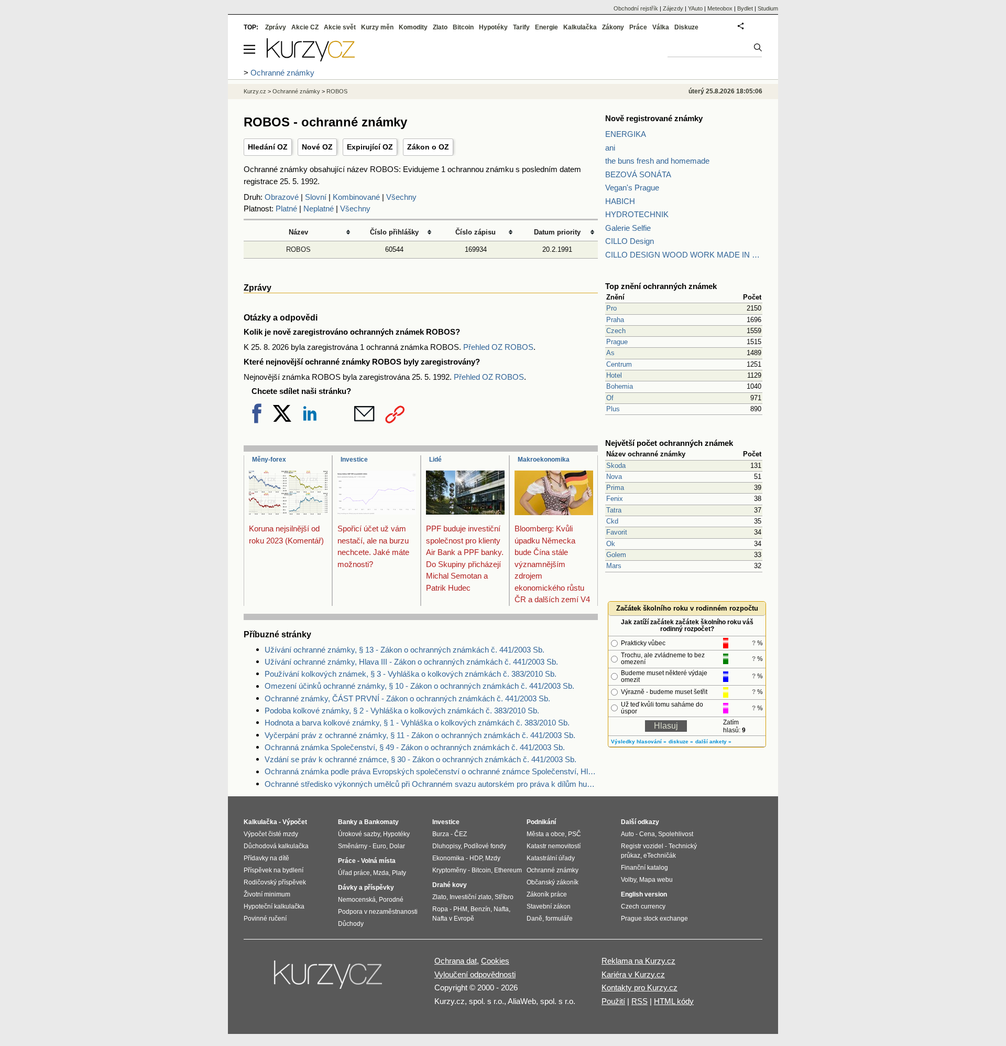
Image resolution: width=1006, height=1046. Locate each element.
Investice (354, 459)
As (610, 353)
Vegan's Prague (632, 187)
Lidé (435, 459)
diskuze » (681, 741)
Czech (616, 331)
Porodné (391, 899)
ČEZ (460, 834)
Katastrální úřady (551, 858)
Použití (613, 1001)
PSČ (574, 834)
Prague (617, 342)
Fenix (614, 499)
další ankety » (713, 741)
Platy (399, 873)
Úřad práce (354, 873)
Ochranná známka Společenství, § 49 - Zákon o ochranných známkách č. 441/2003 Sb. (415, 747)
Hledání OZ (268, 147)
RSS (639, 1001)
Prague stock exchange (654, 918)
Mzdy (492, 858)
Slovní (315, 197)
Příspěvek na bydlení (273, 870)
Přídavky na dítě (266, 858)
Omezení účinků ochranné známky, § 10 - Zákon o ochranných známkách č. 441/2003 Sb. (419, 685)
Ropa (440, 909)
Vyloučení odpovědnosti (475, 974)
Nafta (501, 909)
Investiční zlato (470, 897)
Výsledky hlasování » (638, 741)
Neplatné (318, 208)
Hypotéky (493, 27)
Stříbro (504, 897)
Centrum (619, 364)
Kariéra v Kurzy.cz (633, 974)
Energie (546, 27)
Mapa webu (656, 879)
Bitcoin (463, 27)
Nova (614, 477)
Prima (615, 488)
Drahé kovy (449, 885)
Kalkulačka (580, 27)
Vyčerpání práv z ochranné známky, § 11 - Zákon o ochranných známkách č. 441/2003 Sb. (420, 735)
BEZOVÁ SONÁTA (638, 174)
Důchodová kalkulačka (276, 846)
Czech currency (643, 906)
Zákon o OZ (428, 147)
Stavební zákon (549, 906)
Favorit (616, 532)
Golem (616, 555)
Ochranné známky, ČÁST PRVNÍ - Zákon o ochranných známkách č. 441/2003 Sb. (407, 698)
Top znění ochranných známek (661, 286)
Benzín (480, 909)
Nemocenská (357, 899)
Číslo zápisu (475, 232)
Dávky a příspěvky (366, 887)
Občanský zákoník (552, 882)
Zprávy (275, 27)
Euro (379, 846)
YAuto (695, 8)
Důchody (351, 923)
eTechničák (659, 855)
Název (298, 232)
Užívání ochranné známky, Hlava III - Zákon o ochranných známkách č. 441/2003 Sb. (411, 661)
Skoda (616, 465)
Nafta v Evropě (453, 918)
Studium (768, 8)
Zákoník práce (547, 894)
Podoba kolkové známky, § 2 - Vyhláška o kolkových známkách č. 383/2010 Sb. (402, 710)
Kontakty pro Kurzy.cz (639, 987)
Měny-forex (269, 459)
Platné (286, 208)
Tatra (613, 510)
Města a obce (546, 834)
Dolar (397, 846)
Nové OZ (317, 147)
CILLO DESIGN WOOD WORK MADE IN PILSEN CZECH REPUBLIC (683, 254)
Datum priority (557, 232)
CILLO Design (629, 241)
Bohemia (619, 386)
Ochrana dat (455, 960)
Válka (660, 27)
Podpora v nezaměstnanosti (378, 911)
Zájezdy (673, 8)
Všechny (401, 197)
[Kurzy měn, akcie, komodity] (329, 978)
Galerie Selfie (628, 227)
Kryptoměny (449, 870)
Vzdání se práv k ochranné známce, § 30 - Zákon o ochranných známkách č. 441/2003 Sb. (420, 759)
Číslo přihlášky (394, 232)
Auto (627, 834)
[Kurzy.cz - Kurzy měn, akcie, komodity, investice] (311, 58)
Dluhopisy (446, 846)
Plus (613, 409)
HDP (475, 858)
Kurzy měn (377, 27)
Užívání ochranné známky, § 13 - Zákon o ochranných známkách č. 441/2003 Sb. (404, 649)
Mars (613, 566)
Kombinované (356, 197)
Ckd (612, 521)
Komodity (413, 27)
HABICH (620, 201)
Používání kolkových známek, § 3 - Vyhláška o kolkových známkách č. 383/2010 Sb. (410, 673)
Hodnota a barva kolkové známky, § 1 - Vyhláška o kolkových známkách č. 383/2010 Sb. (417, 722)
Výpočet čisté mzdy (271, 834)
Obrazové (282, 197)
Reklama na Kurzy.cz (638, 960)
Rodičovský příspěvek (275, 882)
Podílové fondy (485, 846)
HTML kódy (674, 1001)
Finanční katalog (644, 867)
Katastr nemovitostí (554, 846)
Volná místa (378, 860)
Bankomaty (381, 822)
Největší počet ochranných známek (669, 443)
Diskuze (686, 27)
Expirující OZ (370, 147)
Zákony (613, 27)
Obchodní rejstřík (636, 8)
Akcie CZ (305, 27)
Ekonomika (448, 858)
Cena (647, 834)
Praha (615, 320)
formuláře (559, 918)
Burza (440, 834)
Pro (611, 308)
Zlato (440, 27)
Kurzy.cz (255, 91)
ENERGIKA (625, 134)
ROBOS (298, 249)
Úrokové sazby (359, 834)
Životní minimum (267, 894)
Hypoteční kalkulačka (274, 906)
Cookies (495, 960)
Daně (534, 918)
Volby (628, 879)
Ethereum (508, 870)
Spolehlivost (675, 834)
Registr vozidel (642, 846)
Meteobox (719, 8)
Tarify (521, 27)
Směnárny (352, 846)
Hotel (614, 375)
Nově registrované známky (654, 118)
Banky (347, 822)
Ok (610, 544)
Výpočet (294, 822)
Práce (638, 27)
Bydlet (745, 8)
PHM (460, 909)
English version (644, 894)
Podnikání (541, 822)
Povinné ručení (265, 918)
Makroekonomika (544, 459)
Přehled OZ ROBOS (498, 347)
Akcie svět (340, 27)
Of (610, 398)
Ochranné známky (296, 91)
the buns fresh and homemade (657, 160)
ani (610, 147)
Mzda (381, 873)
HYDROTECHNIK (637, 214)
